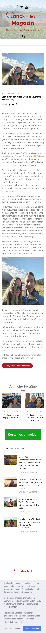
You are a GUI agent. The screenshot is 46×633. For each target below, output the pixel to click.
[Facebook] (17, 7)
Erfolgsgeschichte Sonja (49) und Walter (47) (11, 418)
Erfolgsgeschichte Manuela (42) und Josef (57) (34, 418)
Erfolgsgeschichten (10, 93)
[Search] (23, 36)
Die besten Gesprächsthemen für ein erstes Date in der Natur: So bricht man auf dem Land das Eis (30, 462)
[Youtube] (26, 7)
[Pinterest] (21, 7)
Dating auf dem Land (28, 472)
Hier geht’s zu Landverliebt (17, 365)
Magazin (23, 23)
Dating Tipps (24, 512)
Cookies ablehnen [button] (12, 629)
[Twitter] (13, 104)
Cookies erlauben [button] (32, 629)
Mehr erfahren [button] (21, 622)
